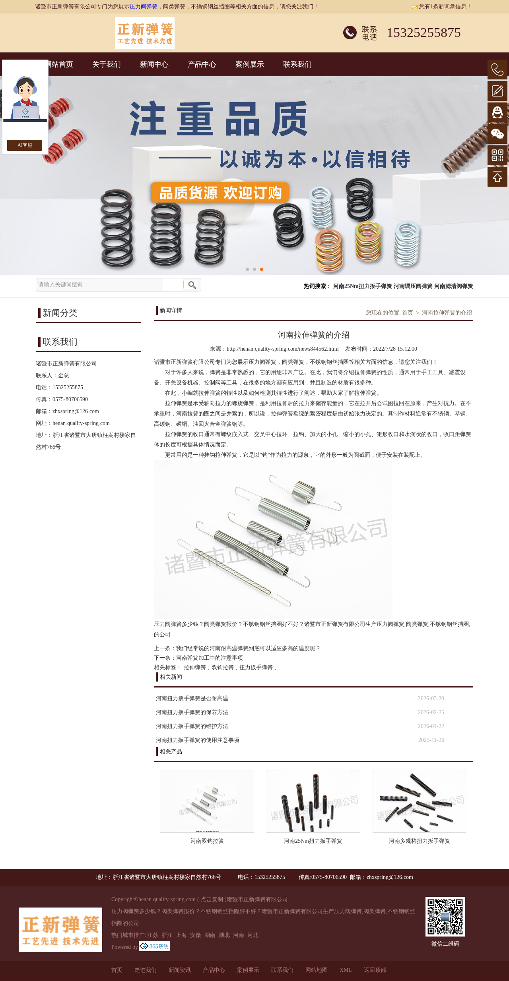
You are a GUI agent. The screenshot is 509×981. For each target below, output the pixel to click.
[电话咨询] (497, 69)
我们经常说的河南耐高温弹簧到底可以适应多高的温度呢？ (248, 648)
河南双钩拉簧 (207, 841)
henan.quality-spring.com (81, 423)
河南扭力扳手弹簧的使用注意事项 (197, 740)
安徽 (195, 935)
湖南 (210, 935)
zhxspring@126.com (75, 411)
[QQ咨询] (497, 112)
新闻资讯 (180, 970)
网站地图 (316, 970)
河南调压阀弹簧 (413, 286)
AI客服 (24, 145)
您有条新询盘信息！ (445, 7)
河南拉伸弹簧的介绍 (447, 313)
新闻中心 (154, 64)
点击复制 (212, 899)
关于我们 (106, 64)
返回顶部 (375, 970)
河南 (238, 935)
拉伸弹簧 (195, 667)
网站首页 (59, 64)
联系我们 (297, 64)
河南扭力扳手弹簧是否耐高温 (192, 698)
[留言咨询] (497, 91)
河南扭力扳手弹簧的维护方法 (192, 726)
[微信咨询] (497, 134)
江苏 (152, 935)
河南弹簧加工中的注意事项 (209, 658)
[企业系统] (154, 947)
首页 (407, 313)
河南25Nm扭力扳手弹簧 (362, 286)
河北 (252, 935)
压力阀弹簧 (143, 7)
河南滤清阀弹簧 (453, 286)
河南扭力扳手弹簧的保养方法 (192, 712)
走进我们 (145, 970)
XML (346, 970)
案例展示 (249, 64)
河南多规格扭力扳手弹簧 (419, 841)
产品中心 (202, 64)
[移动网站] (497, 155)
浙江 (167, 935)
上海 (181, 935)
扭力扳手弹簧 (256, 667)
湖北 (224, 935)
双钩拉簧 (223, 667)
